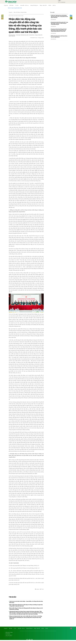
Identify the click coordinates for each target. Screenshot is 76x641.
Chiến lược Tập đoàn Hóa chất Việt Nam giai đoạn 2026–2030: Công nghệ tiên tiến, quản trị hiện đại (59, 16)
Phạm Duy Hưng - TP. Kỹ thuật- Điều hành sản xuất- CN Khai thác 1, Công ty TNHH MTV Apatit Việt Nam (25, 35)
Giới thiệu (11, 5)
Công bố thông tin (34, 5)
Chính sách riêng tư (9, 635)
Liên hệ (54, 5)
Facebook (37, 589)
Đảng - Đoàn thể (43, 5)
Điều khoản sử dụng (9, 632)
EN (60, 0)
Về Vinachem (8, 633)
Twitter (42, 589)
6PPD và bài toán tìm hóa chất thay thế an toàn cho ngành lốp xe (59, 36)
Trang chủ (6, 5)
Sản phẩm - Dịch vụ (24, 5)
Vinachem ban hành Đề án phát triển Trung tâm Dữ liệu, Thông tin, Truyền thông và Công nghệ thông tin (59, 23)
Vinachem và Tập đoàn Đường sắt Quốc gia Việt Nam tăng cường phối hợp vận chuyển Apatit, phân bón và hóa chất (59, 30)
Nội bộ (49, 5)
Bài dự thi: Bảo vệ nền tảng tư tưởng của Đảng (16, 15)
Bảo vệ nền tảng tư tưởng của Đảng (20, 12)
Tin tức (16, 5)
